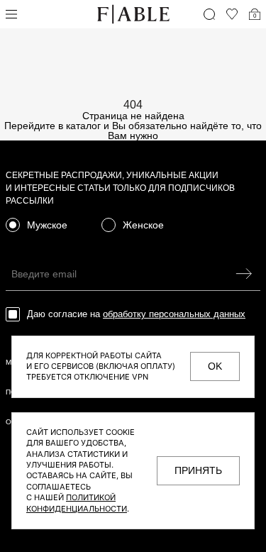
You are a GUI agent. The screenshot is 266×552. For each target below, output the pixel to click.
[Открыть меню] (11, 14)
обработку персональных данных (174, 314)
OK (215, 366)
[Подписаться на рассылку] (243, 273)
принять (198, 470)
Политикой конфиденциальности (76, 502)
